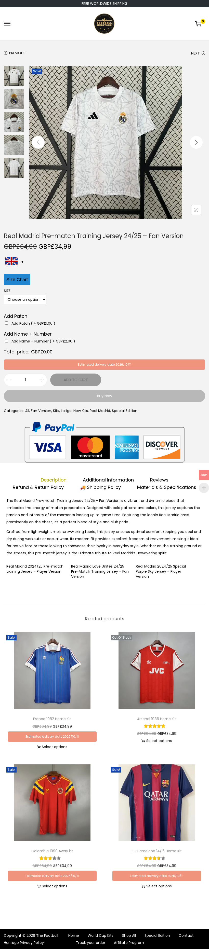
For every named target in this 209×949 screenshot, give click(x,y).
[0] (198, 24)
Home (73, 935)
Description (54, 480)
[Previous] (38, 142)
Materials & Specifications (166, 487)
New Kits (80, 410)
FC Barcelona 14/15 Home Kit (157, 851)
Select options (54, 746)
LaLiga (66, 410)
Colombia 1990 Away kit (52, 851)
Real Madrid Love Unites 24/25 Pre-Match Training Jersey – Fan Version (100, 571)
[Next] (196, 142)
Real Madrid (100, 410)
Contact (186, 935)
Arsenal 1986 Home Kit (156, 718)
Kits (56, 410)
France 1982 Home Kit (52, 718)
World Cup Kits (100, 935)
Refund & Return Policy (38, 487)
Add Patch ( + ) (33, 323)
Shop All (129, 935)
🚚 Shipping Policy (100, 487)
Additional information (108, 480)
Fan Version (41, 410)
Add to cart (76, 379)
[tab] (54, 480)
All (27, 410)
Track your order (90, 942)
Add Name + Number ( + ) (43, 341)
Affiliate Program (129, 942)
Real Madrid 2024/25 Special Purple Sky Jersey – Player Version (161, 571)
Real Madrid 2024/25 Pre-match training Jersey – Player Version (34, 569)
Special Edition (124, 410)
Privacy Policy (32, 942)
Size (7, 290)
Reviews (159, 480)
